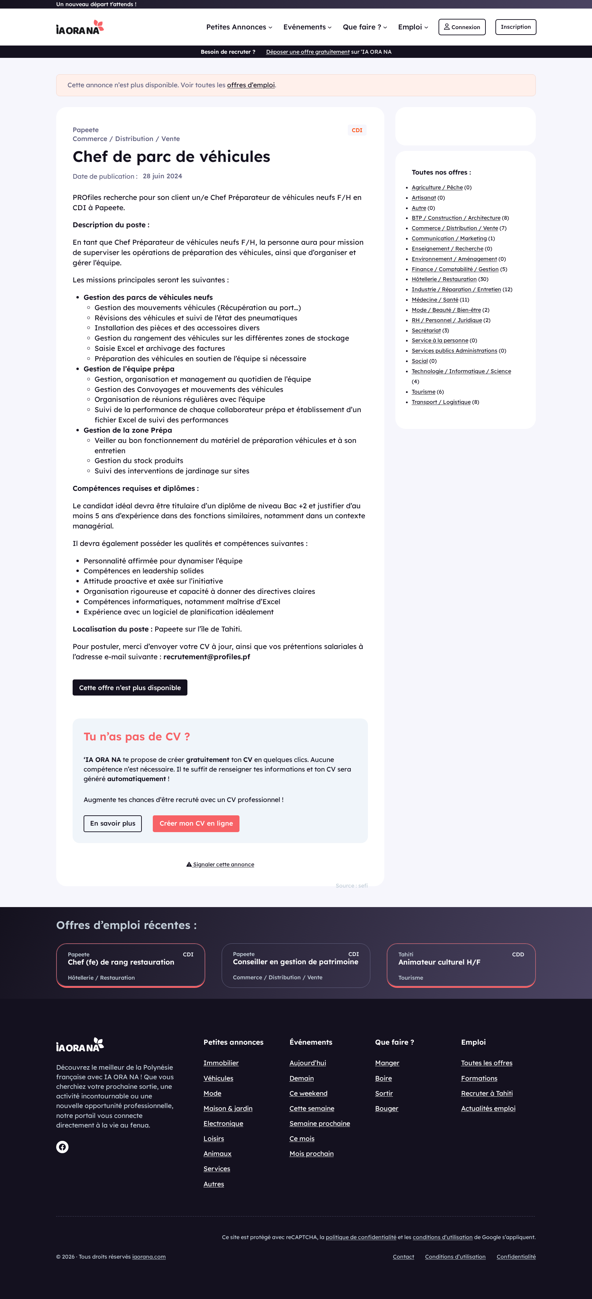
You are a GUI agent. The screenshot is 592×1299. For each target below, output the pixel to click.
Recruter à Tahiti (487, 1093)
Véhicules (218, 1078)
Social (420, 361)
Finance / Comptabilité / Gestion (455, 269)
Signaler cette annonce (223, 864)
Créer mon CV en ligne (196, 823)
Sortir (384, 1093)
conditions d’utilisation (443, 1237)
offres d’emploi (251, 85)
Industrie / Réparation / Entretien (456, 289)
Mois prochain (311, 1153)
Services (217, 1168)
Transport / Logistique (441, 401)
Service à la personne (440, 340)
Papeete (86, 130)
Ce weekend (308, 1093)
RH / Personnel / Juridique (447, 320)
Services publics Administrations (454, 350)
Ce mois (301, 1138)
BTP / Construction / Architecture (456, 218)
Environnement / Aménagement (454, 258)
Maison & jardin (228, 1108)
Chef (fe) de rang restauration (121, 961)
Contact (403, 1256)
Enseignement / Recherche (447, 248)
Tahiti (406, 954)
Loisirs (214, 1138)
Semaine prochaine (319, 1123)
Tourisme (423, 391)
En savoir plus (112, 823)
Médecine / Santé (435, 299)
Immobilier (221, 1063)
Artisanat (424, 197)
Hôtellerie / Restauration (444, 279)
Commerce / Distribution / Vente (126, 139)
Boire (383, 1078)
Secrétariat (426, 330)
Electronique (223, 1123)
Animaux (218, 1153)
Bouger (386, 1108)
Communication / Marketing (449, 238)
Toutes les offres (487, 1063)
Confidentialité (516, 1256)
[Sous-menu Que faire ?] (385, 27)
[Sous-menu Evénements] (330, 27)
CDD (518, 954)
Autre (419, 207)
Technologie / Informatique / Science (461, 371)
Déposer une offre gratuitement (308, 51)
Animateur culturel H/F (439, 961)
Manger (387, 1063)
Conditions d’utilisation (455, 1256)
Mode (212, 1093)
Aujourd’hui (307, 1063)
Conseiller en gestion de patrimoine (295, 961)
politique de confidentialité (361, 1237)
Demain (301, 1078)
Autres (214, 1184)
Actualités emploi (488, 1108)
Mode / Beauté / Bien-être (446, 310)
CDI (357, 130)
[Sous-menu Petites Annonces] (270, 27)
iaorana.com (149, 1256)
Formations (479, 1078)
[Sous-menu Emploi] (426, 27)
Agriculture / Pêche (437, 187)
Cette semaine (311, 1108)
